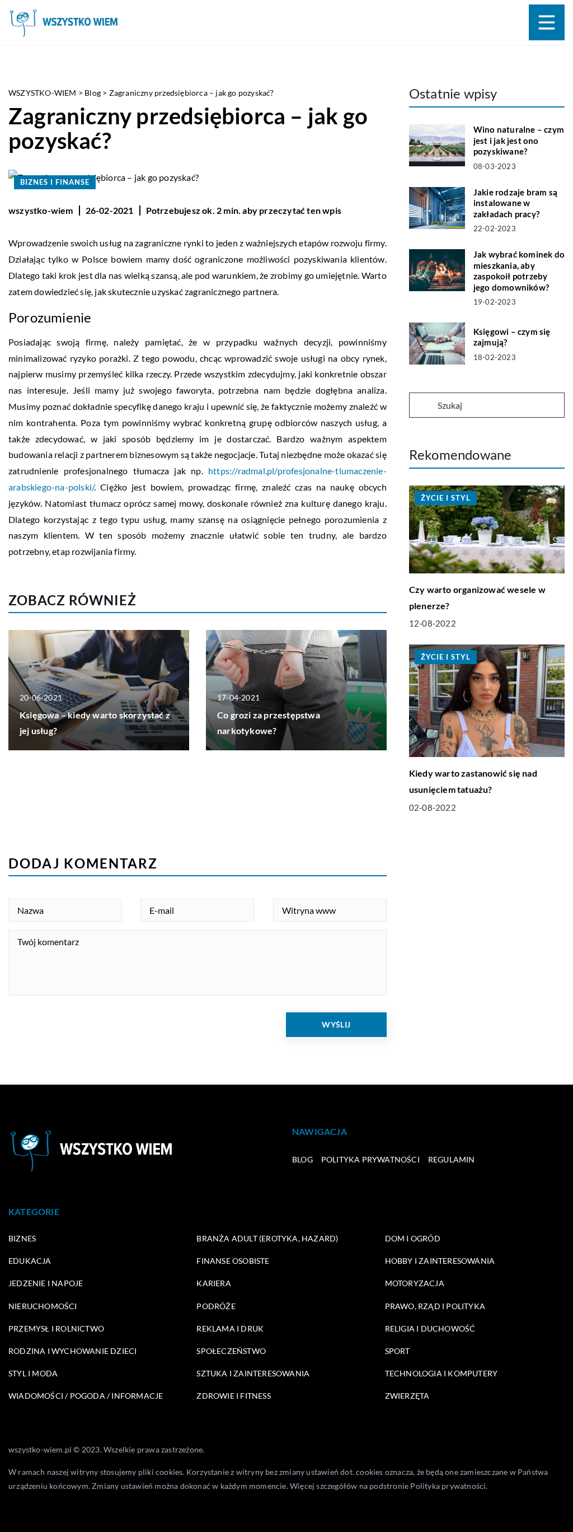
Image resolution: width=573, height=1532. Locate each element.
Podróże (215, 1306)
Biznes (22, 1238)
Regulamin (451, 1159)
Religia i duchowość (430, 1328)
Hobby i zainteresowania (440, 1260)
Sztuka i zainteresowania (252, 1373)
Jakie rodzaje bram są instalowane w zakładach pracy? (515, 203)
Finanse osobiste (232, 1260)
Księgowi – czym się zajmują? (512, 337)
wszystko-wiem (40, 210)
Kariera (213, 1283)
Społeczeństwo (231, 1351)
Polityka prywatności (370, 1159)
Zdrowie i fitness (233, 1395)
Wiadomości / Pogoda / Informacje (85, 1395)
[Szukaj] (422, 406)
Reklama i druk (230, 1328)
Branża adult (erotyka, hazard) (267, 1238)
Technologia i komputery (441, 1373)
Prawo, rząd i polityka (435, 1306)
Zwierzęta (407, 1395)
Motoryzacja (414, 1283)
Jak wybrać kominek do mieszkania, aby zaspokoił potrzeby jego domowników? (519, 270)
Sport (397, 1351)
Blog (302, 1159)
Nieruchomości (42, 1306)
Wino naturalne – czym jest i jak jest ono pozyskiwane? (518, 140)
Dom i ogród (412, 1238)
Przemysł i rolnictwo (56, 1328)
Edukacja (29, 1260)
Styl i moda (33, 1373)
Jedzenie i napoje (45, 1283)
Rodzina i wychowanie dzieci (72, 1351)
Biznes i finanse (55, 182)
